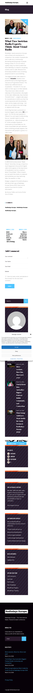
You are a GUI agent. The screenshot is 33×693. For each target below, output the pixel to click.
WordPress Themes (13, 591)
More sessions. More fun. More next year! (20, 372)
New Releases (11, 557)
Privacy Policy (20, 358)
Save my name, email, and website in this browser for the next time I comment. (16, 278)
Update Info (10, 560)
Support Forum (21, 494)
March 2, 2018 (8, 38)
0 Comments (9, 202)
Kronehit (13, 78)
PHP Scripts (10, 582)
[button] (30, 334)
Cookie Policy (13, 358)
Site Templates (11, 585)
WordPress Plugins (12, 588)
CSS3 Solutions (11, 576)
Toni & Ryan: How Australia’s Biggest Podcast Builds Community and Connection (21, 395)
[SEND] (24, 639)
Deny (16, 351)
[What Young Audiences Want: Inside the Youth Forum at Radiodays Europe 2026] (11, 412)
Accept (16, 347)
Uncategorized (17, 38)
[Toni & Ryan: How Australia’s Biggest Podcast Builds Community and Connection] (11, 383)
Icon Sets (10, 579)
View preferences (16, 355)
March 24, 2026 (20, 364)
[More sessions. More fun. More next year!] (11, 366)
